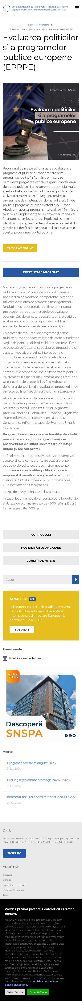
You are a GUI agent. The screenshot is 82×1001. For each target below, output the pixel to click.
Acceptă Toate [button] (38, 992)
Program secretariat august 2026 (31, 763)
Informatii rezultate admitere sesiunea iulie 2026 (42, 797)
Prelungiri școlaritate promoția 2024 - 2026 (38, 780)
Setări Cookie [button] (15, 992)
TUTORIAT (21, 629)
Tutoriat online (20, 248)
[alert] (41, 658)
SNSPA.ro (14, 853)
